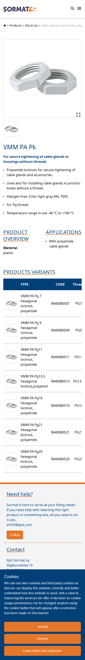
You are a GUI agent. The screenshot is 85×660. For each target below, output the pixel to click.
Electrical (31, 25)
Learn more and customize (42, 651)
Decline (42, 639)
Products (15, 25)
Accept (43, 626)
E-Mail (15, 535)
